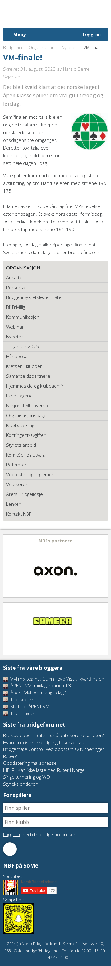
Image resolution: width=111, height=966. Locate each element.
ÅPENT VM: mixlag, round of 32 (41, 685)
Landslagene (19, 396)
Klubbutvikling (20, 425)
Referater (16, 464)
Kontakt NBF (18, 514)
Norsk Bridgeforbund (42, 14)
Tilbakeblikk (21, 699)
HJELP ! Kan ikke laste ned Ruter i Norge (44, 770)
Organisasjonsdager (27, 415)
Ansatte (14, 277)
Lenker (13, 504)
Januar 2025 (26, 346)
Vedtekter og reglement (31, 474)
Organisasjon (42, 47)
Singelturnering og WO (26, 777)
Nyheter (69, 47)
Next (103, 566)
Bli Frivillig (15, 307)
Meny (19, 34)
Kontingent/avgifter (26, 435)
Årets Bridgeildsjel (25, 494)
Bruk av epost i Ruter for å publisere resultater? (53, 735)
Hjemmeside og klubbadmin (35, 386)
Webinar (15, 327)
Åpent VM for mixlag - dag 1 (38, 692)
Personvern (18, 287)
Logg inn (92, 34)
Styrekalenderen (20, 784)
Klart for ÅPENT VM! (29, 706)
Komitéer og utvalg (25, 455)
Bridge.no (12, 47)
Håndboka (16, 356)
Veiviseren (17, 484)
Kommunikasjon (22, 317)
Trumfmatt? (21, 713)
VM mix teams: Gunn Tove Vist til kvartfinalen (56, 679)
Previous (8, 566)
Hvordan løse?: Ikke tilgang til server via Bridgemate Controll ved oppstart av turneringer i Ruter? (54, 749)
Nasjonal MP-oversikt (28, 405)
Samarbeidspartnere (28, 376)
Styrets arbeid (21, 445)
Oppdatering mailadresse (30, 763)
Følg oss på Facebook (10, 849)
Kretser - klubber (24, 366)
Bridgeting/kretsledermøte (33, 297)
